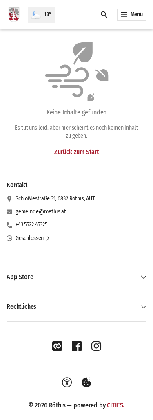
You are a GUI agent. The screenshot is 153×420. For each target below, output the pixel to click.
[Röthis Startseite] (14, 14)
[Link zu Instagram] (96, 346)
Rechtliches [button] (21, 306)
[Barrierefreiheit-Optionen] (67, 382)
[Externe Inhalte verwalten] (86, 382)
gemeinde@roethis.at (41, 211)
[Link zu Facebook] (77, 346)
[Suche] (104, 14)
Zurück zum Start (76, 152)
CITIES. (115, 405)
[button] (33, 238)
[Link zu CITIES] (57, 346)
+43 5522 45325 (31, 224)
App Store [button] (20, 277)
